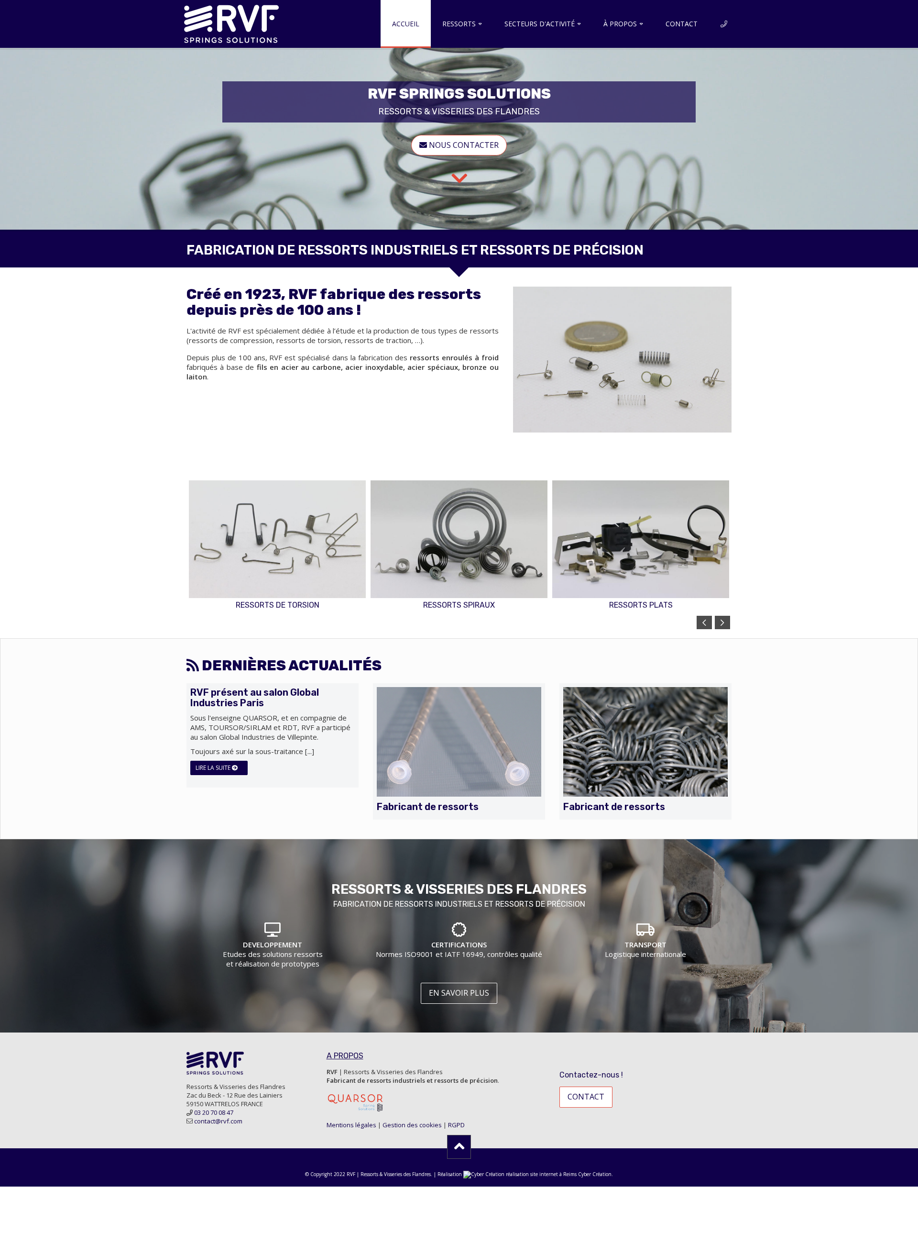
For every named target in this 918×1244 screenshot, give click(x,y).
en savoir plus (459, 993)
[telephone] (724, 24)
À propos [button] (620, 23)
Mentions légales (351, 1125)
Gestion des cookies (412, 1125)
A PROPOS (345, 1055)
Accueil (405, 23)
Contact (682, 23)
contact (586, 1096)
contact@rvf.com (218, 1121)
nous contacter (463, 145)
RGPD (456, 1125)
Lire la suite (214, 768)
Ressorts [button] (459, 23)
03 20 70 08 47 (213, 1112)
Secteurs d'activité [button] (539, 23)
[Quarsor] (355, 1102)
